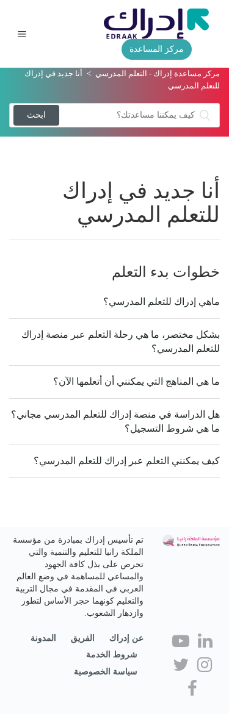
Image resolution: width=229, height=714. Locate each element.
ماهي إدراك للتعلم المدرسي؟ (161, 301)
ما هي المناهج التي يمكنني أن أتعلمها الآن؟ (136, 381)
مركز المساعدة (156, 49)
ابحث (36, 115)
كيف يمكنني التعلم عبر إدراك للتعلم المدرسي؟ (127, 460)
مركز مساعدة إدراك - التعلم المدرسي (157, 73)
